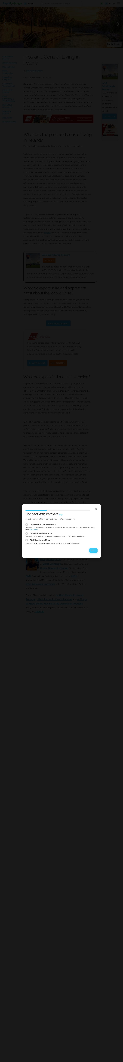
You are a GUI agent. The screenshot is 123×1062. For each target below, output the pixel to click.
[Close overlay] (96, 509)
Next (93, 550)
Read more (34, 530)
